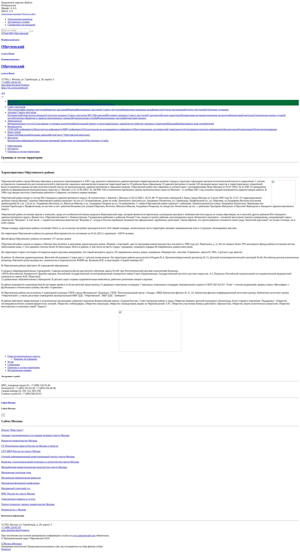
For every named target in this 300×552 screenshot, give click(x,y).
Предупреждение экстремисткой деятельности (158, 129)
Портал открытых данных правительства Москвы (28, 504)
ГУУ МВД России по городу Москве (20, 451)
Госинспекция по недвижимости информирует (109, 129)
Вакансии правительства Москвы (19, 440)
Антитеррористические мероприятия (203, 129)
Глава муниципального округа (24, 104)
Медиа (51, 135)
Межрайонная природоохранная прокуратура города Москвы (34, 467)
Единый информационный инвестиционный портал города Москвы (38, 456)
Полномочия (14, 115)
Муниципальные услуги (21, 123)
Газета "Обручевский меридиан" (72, 135)
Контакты (13, 137)
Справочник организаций (21, 24)
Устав (43, 104)
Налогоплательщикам (265, 129)
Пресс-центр (14, 132)
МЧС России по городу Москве (18, 493)
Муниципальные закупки (110, 118)
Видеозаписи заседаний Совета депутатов (99, 109)
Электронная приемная (20, 19)
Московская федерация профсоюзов (20, 483)
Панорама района (39, 135)
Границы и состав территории (74, 104)
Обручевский (15, 146)
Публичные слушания (216, 109)
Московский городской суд (15, 488)
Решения (72, 109)
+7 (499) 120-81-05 (11, 82)
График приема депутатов (32, 109)
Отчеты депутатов (195, 109)
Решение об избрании (25, 359)
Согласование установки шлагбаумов (54, 123)
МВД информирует (73, 129)
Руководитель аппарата (33, 115)
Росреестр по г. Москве (13, 509)
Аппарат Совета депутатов (22, 112)
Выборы (180, 123)
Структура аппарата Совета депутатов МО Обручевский (76, 115)
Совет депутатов (16, 106)
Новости (12, 135)
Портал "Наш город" (12, 430)
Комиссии (157, 109)
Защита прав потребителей (199, 123)
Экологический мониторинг (238, 129)
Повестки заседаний (56, 109)
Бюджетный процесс (135, 118)
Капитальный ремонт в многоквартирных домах (100, 123)
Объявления (23, 135)
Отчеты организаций (174, 109)
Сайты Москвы (8, 402)
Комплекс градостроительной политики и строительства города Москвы (40, 462)
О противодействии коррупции (164, 115)
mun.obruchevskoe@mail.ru (15, 85)
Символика (52, 104)
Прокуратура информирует (48, 129)
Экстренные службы (19, 22)
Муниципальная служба (84, 118)
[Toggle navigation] (2, 96)
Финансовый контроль (241, 115)
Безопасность (15, 126)
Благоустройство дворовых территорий (147, 123)
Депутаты (13, 109)
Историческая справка (102, 104)
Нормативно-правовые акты (137, 109)
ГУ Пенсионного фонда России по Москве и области (29, 446)
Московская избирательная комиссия (21, 477)
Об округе (13, 101)
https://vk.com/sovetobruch (14, 87)
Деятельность (15, 121)
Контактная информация (21, 140)
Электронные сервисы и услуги (18, 499)
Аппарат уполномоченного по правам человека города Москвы (35, 435)
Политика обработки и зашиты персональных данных (42, 118)
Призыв (172, 123)
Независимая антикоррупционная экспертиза (205, 115)
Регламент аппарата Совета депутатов (127, 115)
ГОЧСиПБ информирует (21, 129)
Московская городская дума (16, 472)
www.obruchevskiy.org (83, 535)
